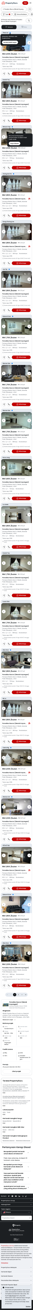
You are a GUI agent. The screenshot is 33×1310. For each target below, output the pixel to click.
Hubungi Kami (5, 1204)
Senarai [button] (10, 27)
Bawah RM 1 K (17, 1121)
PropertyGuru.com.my (7, 1245)
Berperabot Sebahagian (23, 1140)
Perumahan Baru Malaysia (10, 1280)
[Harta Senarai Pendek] (28, 37)
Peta (25, 27)
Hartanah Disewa (7, 1276)
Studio (5, 1129)
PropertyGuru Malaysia (8, 1267)
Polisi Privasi (12, 1295)
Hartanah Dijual (6, 1272)
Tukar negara (5, 1209)
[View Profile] (16, 32)
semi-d (20, 1090)
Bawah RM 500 (7, 1121)
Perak (8, 1112)
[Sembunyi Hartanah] (24, 84)
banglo (25, 1090)
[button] (9, 1020)
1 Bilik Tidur (11, 1129)
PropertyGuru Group (8, 1201)
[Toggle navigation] (30, 3)
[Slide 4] (16, 49)
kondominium (7, 1090)
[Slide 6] (19, 49)
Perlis (4, 1112)
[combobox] (15, 9)
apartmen (14, 1090)
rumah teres (18, 1089)
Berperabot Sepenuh (9, 1140)
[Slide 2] (13, 49)
